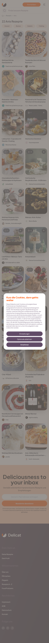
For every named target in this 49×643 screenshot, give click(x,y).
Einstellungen (24, 334)
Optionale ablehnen (24, 339)
